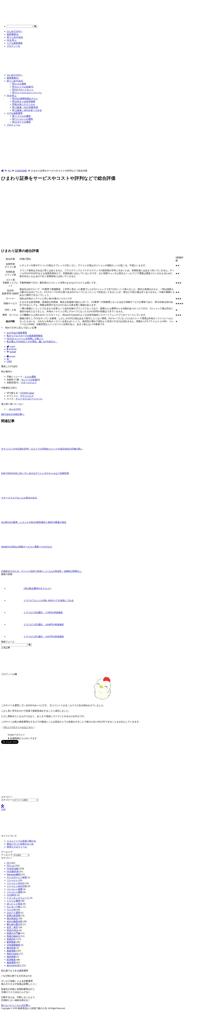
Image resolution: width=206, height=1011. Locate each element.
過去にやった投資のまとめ (20, 844)
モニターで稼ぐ (14, 907)
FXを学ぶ (11, 40)
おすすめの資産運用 (17, 333)
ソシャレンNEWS (15, 883)
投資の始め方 (13, 936)
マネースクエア (29, 382)
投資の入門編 (13, 933)
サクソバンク (27, 396)
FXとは (10, 865)
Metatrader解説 (14, 874)
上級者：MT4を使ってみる (28, 110)
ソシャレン (12, 880)
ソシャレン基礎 (14, 889)
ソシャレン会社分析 (17, 886)
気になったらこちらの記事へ (15, 1005)
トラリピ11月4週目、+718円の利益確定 (43, 612)
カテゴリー (6, 800)
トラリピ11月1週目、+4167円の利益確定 (44, 636)
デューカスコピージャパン (28, 92)
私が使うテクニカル (24, 104)
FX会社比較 (13, 868)
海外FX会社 (13, 954)
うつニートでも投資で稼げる (21, 841)
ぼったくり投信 (14, 904)
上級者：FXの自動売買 (26, 107)
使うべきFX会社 (15, 37)
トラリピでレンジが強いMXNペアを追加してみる (49, 600)
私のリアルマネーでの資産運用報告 (25, 336)
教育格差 (11, 942)
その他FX (11, 895)
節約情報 (11, 956)
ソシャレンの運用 (23, 119)
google (13, 351)
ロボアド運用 (13, 912)
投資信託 (11, 939)
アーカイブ (6, 855)
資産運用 (11, 962)
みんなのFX (15, 409)
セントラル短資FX (23, 87)
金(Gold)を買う (14, 965)
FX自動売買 (13, 871)
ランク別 (11, 909)
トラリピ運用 (13, 901)
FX (8, 863)
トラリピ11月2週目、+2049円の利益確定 (44, 624)
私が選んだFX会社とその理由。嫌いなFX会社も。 (32, 341)
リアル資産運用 (14, 43)
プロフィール (13, 46)
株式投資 (11, 948)
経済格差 (11, 959)
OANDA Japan (27, 393)
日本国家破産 (13, 945)
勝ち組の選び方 (14, 924)
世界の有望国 (13, 915)
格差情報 (11, 951)
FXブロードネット (23, 90)
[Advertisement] (103, 148)
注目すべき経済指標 (24, 101)
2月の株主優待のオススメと (38, 588)
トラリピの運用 (22, 116)
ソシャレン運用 (14, 892)
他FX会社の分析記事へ (12, 414)
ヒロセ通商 (20, 84)
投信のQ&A (12, 930)
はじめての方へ (14, 31)
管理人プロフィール (17, 847)
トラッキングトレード (18, 898)
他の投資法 (12, 918)
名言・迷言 (12, 927)
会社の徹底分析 (14, 921)
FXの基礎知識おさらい (26, 98)
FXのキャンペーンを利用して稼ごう (25, 338)
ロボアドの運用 (22, 122)
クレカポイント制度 (17, 877)
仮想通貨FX (13, 34)
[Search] (35, 26)
